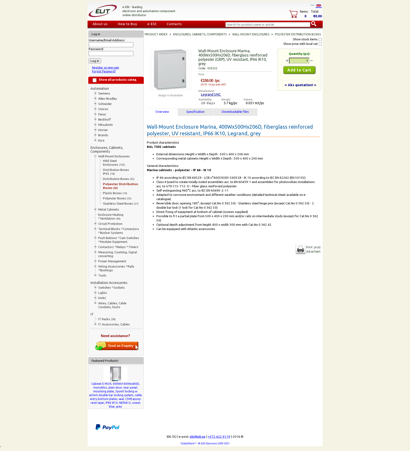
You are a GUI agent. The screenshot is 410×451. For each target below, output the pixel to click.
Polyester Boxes (117, 198)
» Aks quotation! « (300, 85)
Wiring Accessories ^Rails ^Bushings (116, 268)
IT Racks (107, 319)
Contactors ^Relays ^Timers (118, 247)
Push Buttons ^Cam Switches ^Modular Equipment (118, 240)
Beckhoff (104, 119)
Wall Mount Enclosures (114, 156)
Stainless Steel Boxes (121, 203)
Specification (195, 111)
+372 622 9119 (219, 436)
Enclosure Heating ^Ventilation (110, 216)
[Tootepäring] (117, 349)
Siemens (104, 93)
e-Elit (152, 24)
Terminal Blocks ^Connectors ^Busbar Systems (118, 231)
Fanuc (102, 114)
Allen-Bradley (107, 98)
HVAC (102, 298)
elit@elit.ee (197, 436)
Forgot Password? (104, 71)
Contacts (174, 24)
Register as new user (105, 67)
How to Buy (127, 24)
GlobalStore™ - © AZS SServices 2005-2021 (205, 443)
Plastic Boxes (115, 193)
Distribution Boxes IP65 (116, 171)
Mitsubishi (105, 125)
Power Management (112, 261)
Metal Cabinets (108, 209)
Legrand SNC (211, 94)
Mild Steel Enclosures (114, 162)
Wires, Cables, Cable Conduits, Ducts (112, 305)
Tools (102, 275)
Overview (162, 111)
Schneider (105, 104)
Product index (156, 34)
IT (92, 314)
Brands (103, 135)
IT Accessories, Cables (114, 324)
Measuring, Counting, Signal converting (117, 254)
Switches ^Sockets (111, 287)
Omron (103, 109)
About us (100, 24)
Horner (103, 130)
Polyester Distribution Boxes (120, 186)
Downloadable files (235, 111)
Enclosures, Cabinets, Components (106, 149)
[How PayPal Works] (107, 429)
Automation (99, 88)
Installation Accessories (108, 283)
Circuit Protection (110, 224)
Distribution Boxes (119, 179)
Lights (102, 293)
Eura (101, 140)
